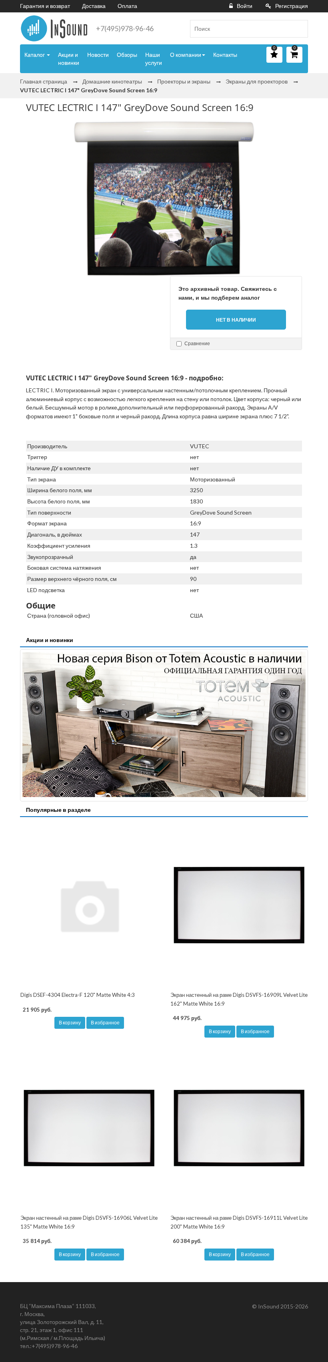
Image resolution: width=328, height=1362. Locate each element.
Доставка (94, 5)
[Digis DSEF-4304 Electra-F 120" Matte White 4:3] (89, 904)
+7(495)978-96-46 (125, 28)
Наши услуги (153, 58)
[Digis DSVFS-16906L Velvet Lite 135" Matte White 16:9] (89, 1127)
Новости (98, 54)
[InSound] (54, 28)
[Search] (299, 28)
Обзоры (127, 54)
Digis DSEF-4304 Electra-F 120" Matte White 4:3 (77, 995)
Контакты (225, 54)
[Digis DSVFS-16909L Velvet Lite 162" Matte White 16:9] (239, 904)
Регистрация (291, 5)
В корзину (70, 1023)
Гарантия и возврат (45, 5)
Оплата (127, 5)
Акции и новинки (68, 58)
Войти (244, 5)
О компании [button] (185, 54)
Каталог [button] (35, 54)
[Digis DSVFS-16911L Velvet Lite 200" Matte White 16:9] (239, 1127)
